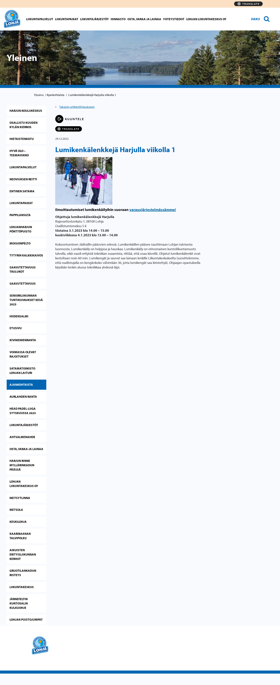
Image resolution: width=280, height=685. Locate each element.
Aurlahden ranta (23, 396)
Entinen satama (22, 191)
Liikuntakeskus (22, 587)
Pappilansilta (20, 215)
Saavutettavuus (23, 283)
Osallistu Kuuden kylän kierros (24, 125)
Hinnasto (118, 19)
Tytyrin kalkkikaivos (26, 255)
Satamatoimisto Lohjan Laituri (22, 370)
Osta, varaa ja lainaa (144, 19)
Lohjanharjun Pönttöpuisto (21, 229)
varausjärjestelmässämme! (152, 209)
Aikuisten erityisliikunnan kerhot (23, 554)
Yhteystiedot (173, 19)
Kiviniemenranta (23, 340)
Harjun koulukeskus (26, 111)
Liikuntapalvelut (39, 19)
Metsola (16, 510)
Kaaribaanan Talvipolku (20, 536)
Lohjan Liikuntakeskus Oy (206, 19)
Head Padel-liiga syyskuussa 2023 (23, 411)
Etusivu (39, 95)
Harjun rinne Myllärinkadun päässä (22, 465)
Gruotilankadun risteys (23, 573)
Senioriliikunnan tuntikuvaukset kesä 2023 (26, 300)
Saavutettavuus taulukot (23, 269)
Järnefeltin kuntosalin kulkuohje (19, 603)
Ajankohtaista (55, 95)
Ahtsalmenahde (22, 437)
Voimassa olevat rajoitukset (23, 354)
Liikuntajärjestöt (94, 19)
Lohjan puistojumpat (26, 619)
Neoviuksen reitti (23, 179)
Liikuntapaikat (66, 19)
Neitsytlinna (20, 498)
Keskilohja (18, 522)
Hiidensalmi (19, 316)
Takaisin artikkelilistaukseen (77, 107)
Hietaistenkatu (22, 139)
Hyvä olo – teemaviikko (19, 153)
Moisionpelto (20, 243)
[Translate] (248, 4)
